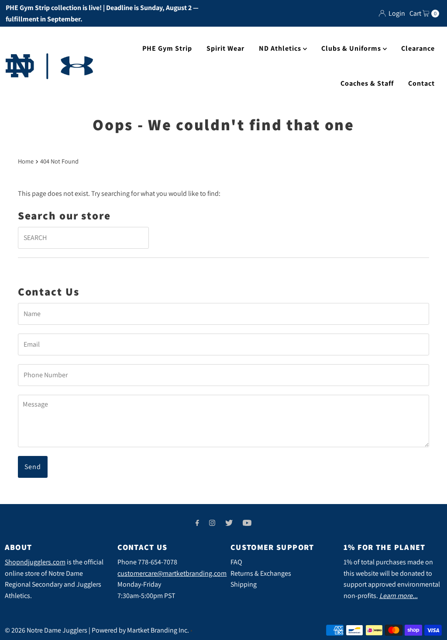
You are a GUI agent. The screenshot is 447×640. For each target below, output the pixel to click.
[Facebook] (197, 523)
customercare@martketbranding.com (172, 573)
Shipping (243, 584)
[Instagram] (212, 523)
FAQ (236, 562)
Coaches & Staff (367, 83)
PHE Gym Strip (167, 48)
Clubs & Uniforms (352, 48)
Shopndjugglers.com (35, 562)
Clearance (418, 48)
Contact (421, 83)
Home (26, 161)
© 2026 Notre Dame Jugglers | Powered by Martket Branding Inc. (97, 630)
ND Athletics (281, 48)
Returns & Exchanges (260, 573)
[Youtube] (247, 523)
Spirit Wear (225, 48)
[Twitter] (229, 523)
